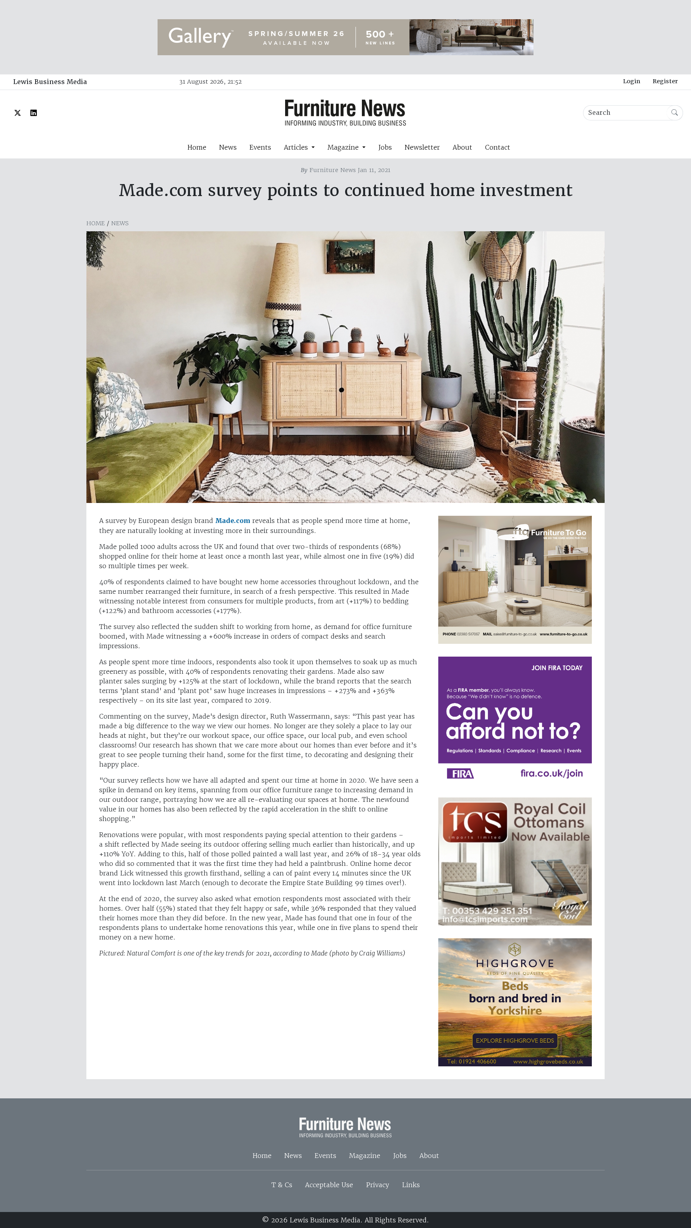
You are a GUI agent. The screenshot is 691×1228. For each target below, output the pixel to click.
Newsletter (422, 147)
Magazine (364, 1156)
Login (631, 81)
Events (260, 147)
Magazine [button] (344, 147)
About (462, 147)
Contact (497, 147)
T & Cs (282, 1185)
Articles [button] (297, 147)
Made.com (232, 521)
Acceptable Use (329, 1185)
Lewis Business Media (50, 82)
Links (411, 1185)
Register (665, 81)
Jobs (385, 147)
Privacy (377, 1185)
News (228, 147)
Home (196, 147)
